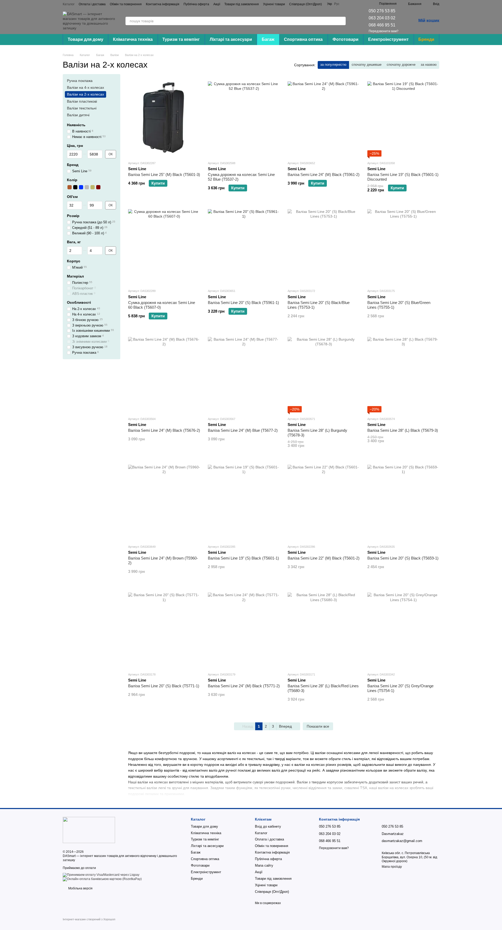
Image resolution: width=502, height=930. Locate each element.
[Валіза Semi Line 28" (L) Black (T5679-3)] (403, 373)
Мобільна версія (80, 888)
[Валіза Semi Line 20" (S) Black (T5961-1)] (244, 245)
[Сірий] (86, 187)
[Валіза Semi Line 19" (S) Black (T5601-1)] (244, 501)
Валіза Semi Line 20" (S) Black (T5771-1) (163, 686)
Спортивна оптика (303, 39)
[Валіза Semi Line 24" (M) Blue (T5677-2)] (244, 373)
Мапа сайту (264, 865)
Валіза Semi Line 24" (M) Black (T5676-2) (164, 430)
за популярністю (333, 65)
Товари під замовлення (241, 4)
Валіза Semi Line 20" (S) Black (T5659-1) (402, 558)
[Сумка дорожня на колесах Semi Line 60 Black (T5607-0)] (164, 245)
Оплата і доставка (92, 4)
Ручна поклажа (80, 81)
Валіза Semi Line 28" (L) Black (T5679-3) (402, 430)
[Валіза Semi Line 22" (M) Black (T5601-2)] (324, 501)
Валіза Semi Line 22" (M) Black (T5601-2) (324, 558)
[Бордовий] (98, 187)
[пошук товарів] (341, 21)
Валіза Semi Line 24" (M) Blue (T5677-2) (243, 430)
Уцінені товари (274, 4)
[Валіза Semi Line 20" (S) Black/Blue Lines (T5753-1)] (324, 245)
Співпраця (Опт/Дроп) (305, 4)
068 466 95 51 (382, 25)
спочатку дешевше (366, 65)
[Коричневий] (69, 187)
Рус (336, 3)
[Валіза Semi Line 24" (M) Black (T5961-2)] (324, 117)
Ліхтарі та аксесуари (231, 39)
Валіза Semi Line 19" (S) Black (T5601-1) (243, 558)
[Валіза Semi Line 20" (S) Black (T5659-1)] (403, 501)
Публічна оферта (196, 4)
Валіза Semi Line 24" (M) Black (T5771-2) (244, 686)
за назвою (429, 65)
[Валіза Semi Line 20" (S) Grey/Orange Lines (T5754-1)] (403, 628)
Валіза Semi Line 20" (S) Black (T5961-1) (243, 302)
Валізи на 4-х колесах (85, 87)
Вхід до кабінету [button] (268, 826)
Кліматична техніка (133, 39)
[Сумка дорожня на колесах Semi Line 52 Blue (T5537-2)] (244, 117)
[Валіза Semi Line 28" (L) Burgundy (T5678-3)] (324, 373)
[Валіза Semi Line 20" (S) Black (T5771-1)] (164, 628)
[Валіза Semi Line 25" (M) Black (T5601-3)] (164, 117)
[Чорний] (75, 187)
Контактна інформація (162, 4)
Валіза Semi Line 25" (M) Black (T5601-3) (164, 174)
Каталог (69, 4)
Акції (216, 4)
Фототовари (345, 39)
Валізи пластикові (82, 101)
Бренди (426, 39)
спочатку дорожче (401, 65)
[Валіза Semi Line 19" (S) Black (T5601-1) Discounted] (403, 117)
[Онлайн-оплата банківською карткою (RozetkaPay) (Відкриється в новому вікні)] (102, 879)
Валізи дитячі (78, 115)
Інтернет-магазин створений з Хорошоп (89, 919)
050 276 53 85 (382, 11)
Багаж (268, 39)
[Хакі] (92, 187)
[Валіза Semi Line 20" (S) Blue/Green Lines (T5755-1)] (403, 245)
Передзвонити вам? (383, 31)
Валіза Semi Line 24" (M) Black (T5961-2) (324, 174)
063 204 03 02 (382, 18)
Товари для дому (85, 39)
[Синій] (81, 187)
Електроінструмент (388, 39)
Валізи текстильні (81, 108)
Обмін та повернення (126, 4)
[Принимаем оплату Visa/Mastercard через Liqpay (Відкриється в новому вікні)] (101, 875)
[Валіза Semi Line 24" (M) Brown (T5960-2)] (164, 501)
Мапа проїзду (392, 866)
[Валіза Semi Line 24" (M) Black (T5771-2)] (244, 628)
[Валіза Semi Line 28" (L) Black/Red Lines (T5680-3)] (324, 628)
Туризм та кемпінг (181, 39)
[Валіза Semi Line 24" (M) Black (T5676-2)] (164, 373)
